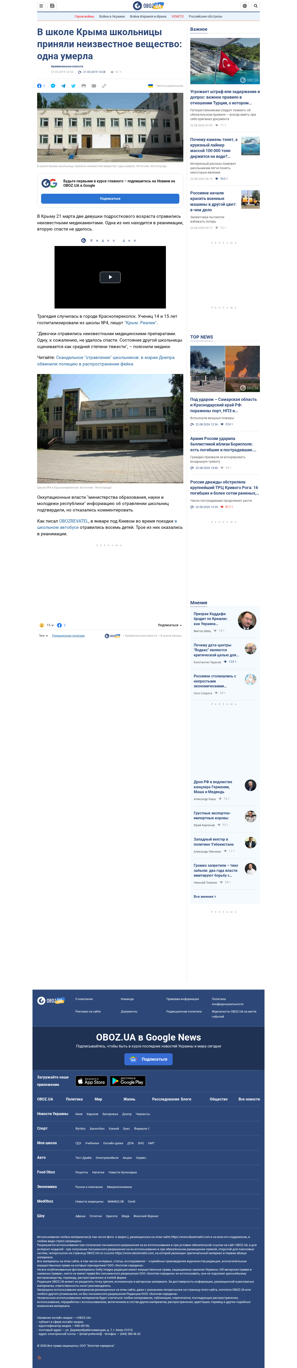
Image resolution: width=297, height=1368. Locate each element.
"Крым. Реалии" (140, 322)
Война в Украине (112, 16)
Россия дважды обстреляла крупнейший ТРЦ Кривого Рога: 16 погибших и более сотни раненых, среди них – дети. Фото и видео (224, 488)
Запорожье (110, 1114)
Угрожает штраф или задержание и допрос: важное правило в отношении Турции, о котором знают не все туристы (225, 97)
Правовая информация (182, 999)
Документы (129, 1011)
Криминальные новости (67, 66)
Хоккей (114, 1128)
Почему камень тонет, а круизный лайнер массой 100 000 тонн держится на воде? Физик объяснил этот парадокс (214, 148)
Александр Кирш (205, 799)
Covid (131, 1201)
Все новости (249, 1099)
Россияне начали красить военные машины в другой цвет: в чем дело (213, 201)
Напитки (98, 1172)
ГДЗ (78, 1143)
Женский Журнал (145, 1216)
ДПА (130, 1143)
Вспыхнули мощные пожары (212, 418)
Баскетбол (97, 1128)
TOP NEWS (201, 337)
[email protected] (90, 1334)
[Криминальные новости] (112, 637)
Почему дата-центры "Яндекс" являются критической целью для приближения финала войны (215, 650)
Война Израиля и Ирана (148, 16)
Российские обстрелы (205, 16)
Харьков (92, 1114)
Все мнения (203, 896)
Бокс (126, 1128)
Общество (219, 1099)
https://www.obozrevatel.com (190, 1237)
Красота (111, 1216)
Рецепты (81, 1172)
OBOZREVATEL (73, 521)
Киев (78, 1114)
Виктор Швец (202, 631)
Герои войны (84, 16)
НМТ (151, 1143)
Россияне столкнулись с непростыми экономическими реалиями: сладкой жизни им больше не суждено (217, 681)
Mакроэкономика (119, 1187)
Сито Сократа (203, 693)
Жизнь (129, 1099)
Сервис (141, 1157)
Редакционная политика (68, 635)
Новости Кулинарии (123, 1172)
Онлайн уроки (113, 1143)
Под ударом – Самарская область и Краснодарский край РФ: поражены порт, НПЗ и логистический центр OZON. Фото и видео (224, 405)
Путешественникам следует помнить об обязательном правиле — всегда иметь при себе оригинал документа (223, 114)
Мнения (198, 602)
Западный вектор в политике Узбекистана (214, 842)
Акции (127, 1157)
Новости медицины (89, 1201)
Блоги (186, 1099)
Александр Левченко (207, 851)
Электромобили (107, 1157)
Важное (198, 29)
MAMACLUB (116, 1201)
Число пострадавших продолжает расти (221, 500)
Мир (98, 1099)
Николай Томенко (205, 882)
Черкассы (143, 1114)
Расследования (165, 1099)
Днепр (127, 1114)
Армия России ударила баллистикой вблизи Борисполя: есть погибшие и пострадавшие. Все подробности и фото (221, 444)
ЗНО (141, 1143)
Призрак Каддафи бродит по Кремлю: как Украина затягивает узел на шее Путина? (211, 619)
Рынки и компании (89, 1187)
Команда (127, 999)
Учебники (92, 1143)
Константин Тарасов (207, 662)
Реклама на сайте (88, 1011)
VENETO (177, 16)
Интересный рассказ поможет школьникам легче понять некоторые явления (213, 168)
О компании (84, 999)
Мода (125, 1216)
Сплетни (96, 1216)
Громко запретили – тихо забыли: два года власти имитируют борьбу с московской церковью (216, 870)
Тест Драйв (83, 1157)
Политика (74, 1099)
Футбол (80, 1128)
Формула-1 (141, 1128)
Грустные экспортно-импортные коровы (212, 815)
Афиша (80, 1216)
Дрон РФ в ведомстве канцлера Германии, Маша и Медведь (213, 787)
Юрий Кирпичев (204, 825)
